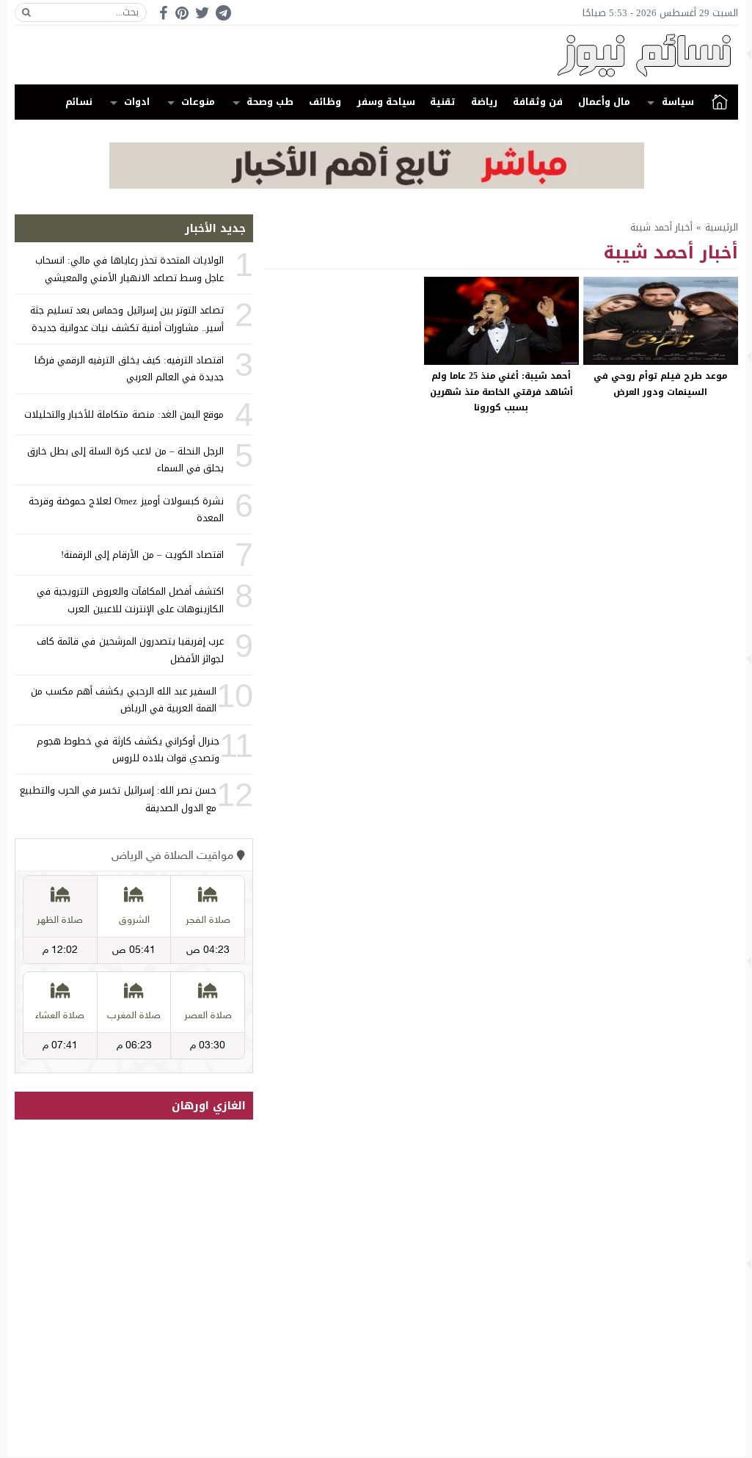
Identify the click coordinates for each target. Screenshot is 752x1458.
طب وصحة (270, 102)
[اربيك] (376, 185)
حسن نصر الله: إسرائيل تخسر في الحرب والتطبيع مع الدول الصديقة (118, 798)
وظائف (325, 102)
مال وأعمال (604, 102)
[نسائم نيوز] (376, 55)
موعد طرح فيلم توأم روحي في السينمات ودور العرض (660, 384)
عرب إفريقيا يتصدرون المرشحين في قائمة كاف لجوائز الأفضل (130, 649)
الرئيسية (719, 102)
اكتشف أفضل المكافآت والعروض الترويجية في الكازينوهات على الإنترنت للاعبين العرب (130, 599)
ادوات (137, 102)
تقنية (443, 102)
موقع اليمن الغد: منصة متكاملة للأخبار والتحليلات (124, 414)
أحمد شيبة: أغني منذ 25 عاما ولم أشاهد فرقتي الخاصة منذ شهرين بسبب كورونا (501, 392)
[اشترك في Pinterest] (182, 13)
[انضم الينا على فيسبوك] (163, 13)
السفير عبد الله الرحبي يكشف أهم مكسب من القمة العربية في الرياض (123, 699)
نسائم (78, 102)
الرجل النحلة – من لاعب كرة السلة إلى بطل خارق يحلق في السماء (125, 459)
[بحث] (26, 12)
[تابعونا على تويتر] (202, 13)
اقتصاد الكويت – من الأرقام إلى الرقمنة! (142, 554)
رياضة (484, 102)
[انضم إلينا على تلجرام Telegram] (223, 13)
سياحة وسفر (386, 102)
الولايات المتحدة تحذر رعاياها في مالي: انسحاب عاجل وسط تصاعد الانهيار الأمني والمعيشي (129, 268)
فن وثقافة (538, 102)
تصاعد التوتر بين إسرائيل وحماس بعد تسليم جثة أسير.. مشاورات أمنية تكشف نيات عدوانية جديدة (127, 318)
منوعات (198, 102)
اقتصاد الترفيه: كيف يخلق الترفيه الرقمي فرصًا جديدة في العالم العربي (129, 368)
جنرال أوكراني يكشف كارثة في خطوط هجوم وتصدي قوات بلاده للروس (128, 749)
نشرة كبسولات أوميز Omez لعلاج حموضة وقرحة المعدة (126, 509)
